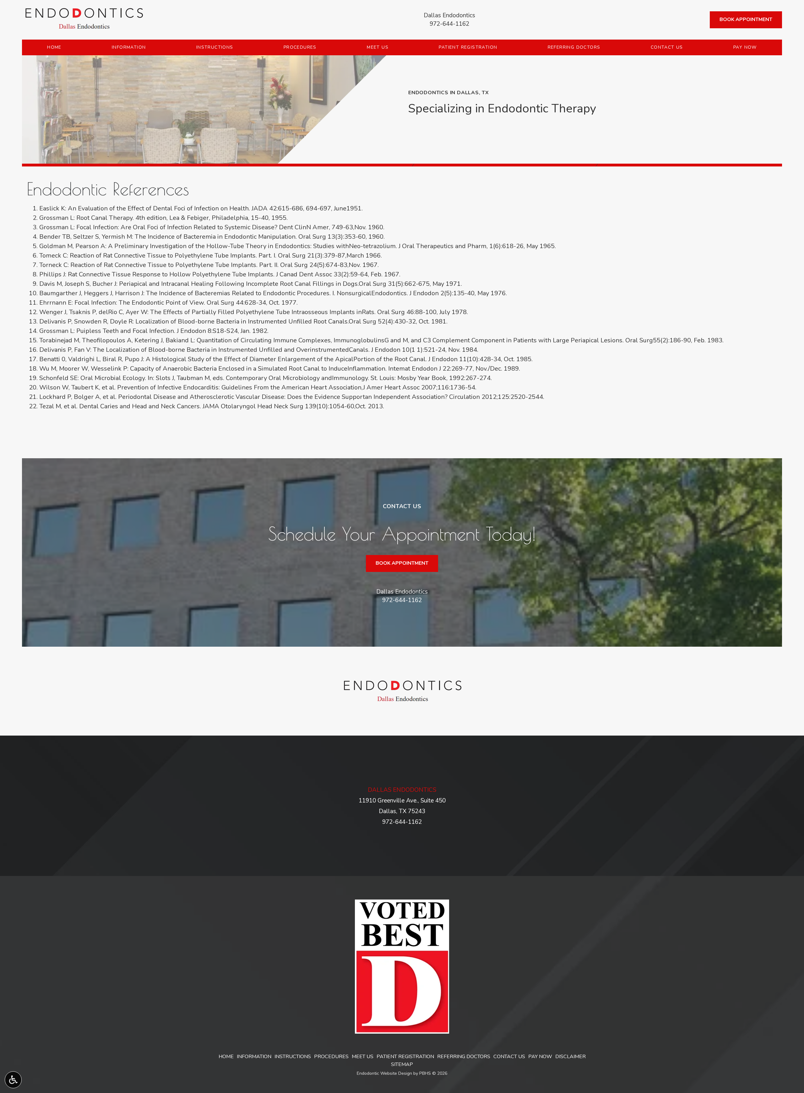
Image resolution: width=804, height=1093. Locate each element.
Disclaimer (570, 1056)
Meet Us (377, 47)
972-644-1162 (449, 24)
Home (54, 47)
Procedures (300, 47)
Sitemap (402, 1064)
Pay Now (745, 47)
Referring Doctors (574, 47)
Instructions (214, 47)
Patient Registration (468, 47)
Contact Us (667, 47)
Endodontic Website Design (384, 1073)
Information (129, 47)
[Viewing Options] (13, 1079)
